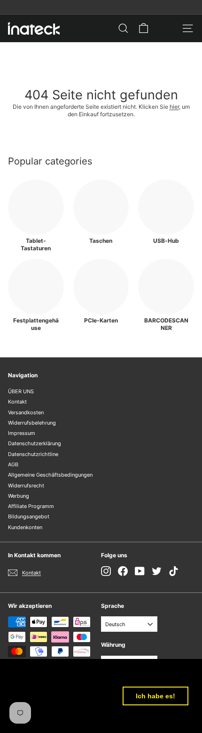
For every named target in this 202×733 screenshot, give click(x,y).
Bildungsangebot (28, 516)
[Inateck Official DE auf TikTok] (174, 571)
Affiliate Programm (31, 506)
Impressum (21, 433)
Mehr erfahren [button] (38, 718)
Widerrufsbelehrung (32, 422)
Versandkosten (26, 412)
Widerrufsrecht (26, 485)
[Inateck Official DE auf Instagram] (106, 571)
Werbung (18, 496)
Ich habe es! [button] (155, 696)
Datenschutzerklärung (34, 443)
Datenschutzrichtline (33, 454)
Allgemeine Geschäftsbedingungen (50, 474)
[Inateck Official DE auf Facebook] (123, 571)
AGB (13, 464)
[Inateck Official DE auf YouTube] (140, 571)
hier (174, 106)
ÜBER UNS (21, 391)
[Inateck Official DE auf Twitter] (157, 571)
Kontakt (17, 401)
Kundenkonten (25, 527)
